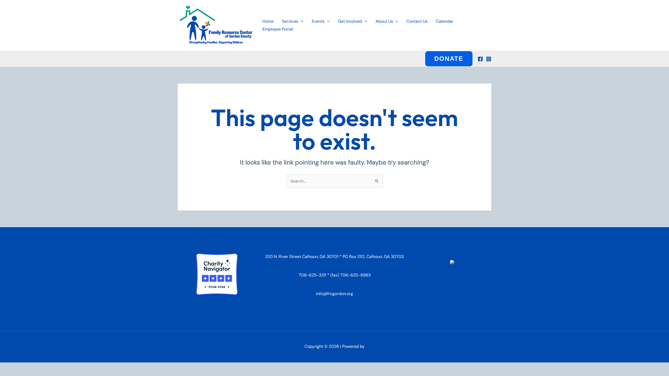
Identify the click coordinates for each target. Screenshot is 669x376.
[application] (300, 21)
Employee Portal (277, 29)
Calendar (444, 21)
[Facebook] (480, 59)
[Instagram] (488, 59)
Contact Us (417, 21)
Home (268, 21)
